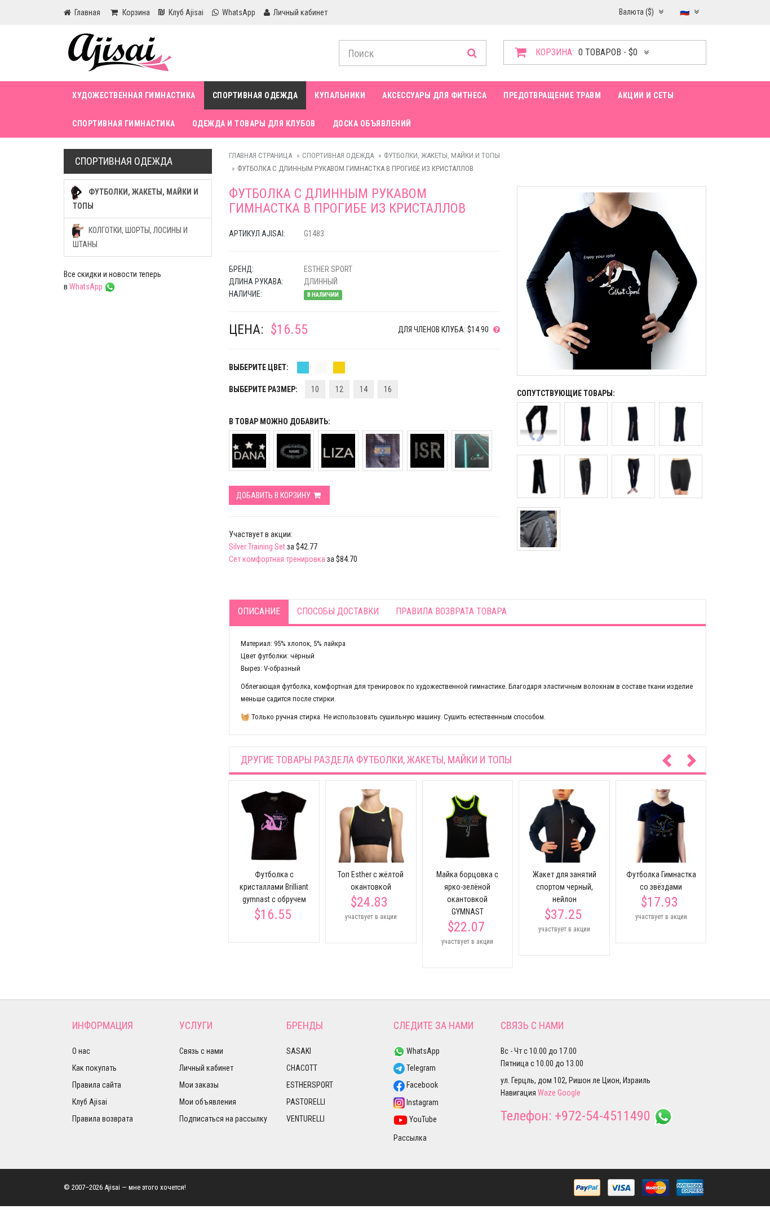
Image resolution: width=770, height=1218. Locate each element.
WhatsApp (86, 286)
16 (388, 389)
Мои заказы (199, 1084)
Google (569, 1092)
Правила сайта (96, 1084)
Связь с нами (201, 1051)
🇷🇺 (685, 11)
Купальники (340, 95)
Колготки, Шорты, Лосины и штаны (130, 237)
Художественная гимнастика (134, 95)
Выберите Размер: (263, 389)
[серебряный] (321, 367)
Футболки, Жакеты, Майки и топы (442, 155)
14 (364, 389)
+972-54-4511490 (602, 1116)
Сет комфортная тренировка (277, 559)
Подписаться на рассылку (223, 1118)
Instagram (422, 1102)
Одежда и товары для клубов (254, 123)
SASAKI (298, 1051)
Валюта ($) (637, 11)
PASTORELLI (305, 1101)
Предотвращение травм (552, 95)
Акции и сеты (646, 95)
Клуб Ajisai (89, 1101)
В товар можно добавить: (279, 421)
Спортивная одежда (255, 95)
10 (315, 389)
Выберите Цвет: (259, 367)
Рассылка (410, 1137)
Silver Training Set (257, 546)
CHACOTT (301, 1067)
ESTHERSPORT (309, 1084)
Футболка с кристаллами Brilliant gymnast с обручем (274, 887)
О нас (81, 1051)
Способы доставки (338, 611)
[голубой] (303, 367)
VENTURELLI (305, 1118)
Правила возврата (102, 1118)
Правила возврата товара (451, 611)
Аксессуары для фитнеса (434, 95)
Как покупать (94, 1067)
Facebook (421, 1084)
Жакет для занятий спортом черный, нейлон (564, 887)
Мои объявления (207, 1101)
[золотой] (339, 367)
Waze (547, 1092)
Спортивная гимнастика (123, 123)
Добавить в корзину (274, 495)
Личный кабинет (206, 1067)
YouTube (422, 1119)
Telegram (420, 1067)
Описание (259, 611)
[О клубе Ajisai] (494, 329)
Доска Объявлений (372, 123)
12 (339, 389)
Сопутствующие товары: (566, 393)
